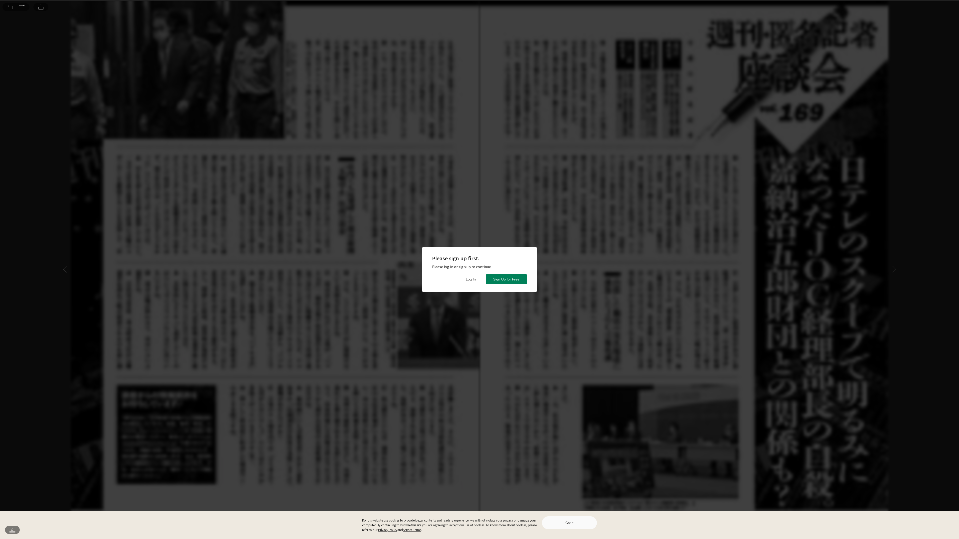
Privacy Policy (387, 530)
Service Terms (412, 530)
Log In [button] (471, 279)
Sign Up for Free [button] (506, 279)
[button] (10, 7)
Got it (569, 523)
